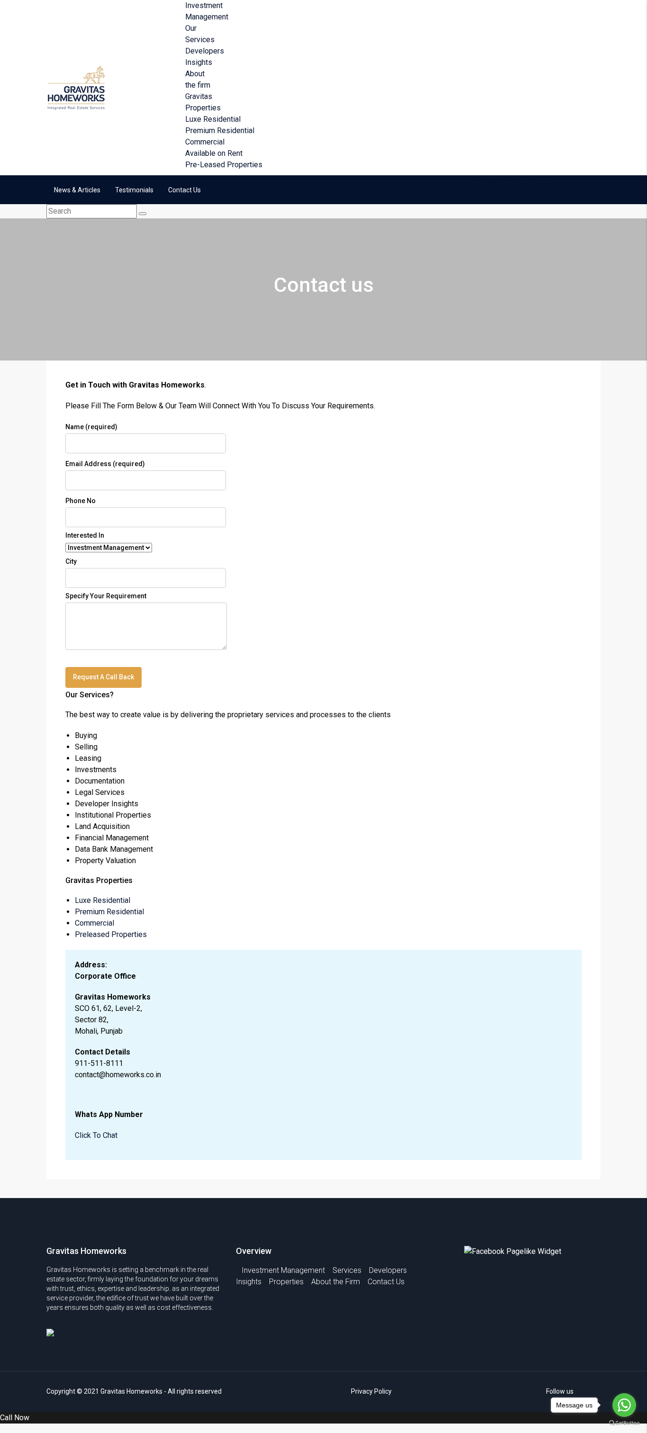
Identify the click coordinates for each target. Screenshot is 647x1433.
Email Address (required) (105, 464)
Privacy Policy (371, 1391)
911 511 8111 (524, 180)
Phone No (80, 501)
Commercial (205, 141)
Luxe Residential (213, 119)
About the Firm (335, 1281)
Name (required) (91, 427)
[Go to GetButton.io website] (624, 1423)
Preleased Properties (111, 934)
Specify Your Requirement (105, 596)
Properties (286, 1281)
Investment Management (283, 1270)
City (71, 561)
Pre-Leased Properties (223, 164)
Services (346, 1270)
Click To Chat (96, 1135)
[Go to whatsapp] (624, 1405)
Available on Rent (214, 153)
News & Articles (77, 190)
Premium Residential (219, 130)
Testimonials (134, 190)
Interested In (84, 535)
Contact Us (184, 190)
